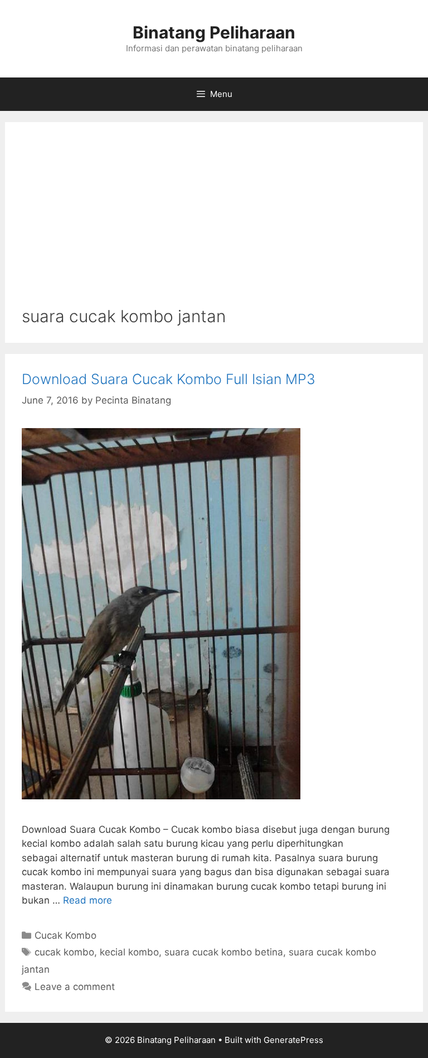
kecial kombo (129, 952)
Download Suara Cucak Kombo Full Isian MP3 (168, 379)
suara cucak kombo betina (223, 952)
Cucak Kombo (65, 935)
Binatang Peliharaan (214, 32)
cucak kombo (64, 952)
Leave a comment (75, 986)
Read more (87, 900)
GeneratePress (293, 1040)
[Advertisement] (214, 222)
